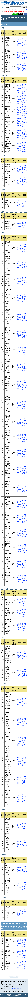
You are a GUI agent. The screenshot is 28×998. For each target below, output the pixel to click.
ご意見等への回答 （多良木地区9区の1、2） (24, 133)
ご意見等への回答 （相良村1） (24, 869)
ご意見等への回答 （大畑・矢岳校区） (24, 761)
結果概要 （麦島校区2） (19, 422)
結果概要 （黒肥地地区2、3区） (19, 99)
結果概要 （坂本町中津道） (19, 316)
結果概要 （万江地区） (19, 181)
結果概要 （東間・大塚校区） (19, 741)
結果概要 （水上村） (19, 913)
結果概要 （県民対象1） (19, 942)
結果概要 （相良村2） (19, 886)
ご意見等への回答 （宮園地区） (24, 673)
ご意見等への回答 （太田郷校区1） (24, 503)
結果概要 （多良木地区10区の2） (19, 146)
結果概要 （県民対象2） (19, 953)
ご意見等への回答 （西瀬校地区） (24, 721)
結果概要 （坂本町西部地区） (19, 385)
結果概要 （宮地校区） (19, 578)
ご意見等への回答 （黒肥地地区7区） (24, 88)
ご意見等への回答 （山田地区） (24, 169)
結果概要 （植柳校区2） (19, 366)
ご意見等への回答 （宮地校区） (24, 578)
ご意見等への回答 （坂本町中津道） (24, 317)
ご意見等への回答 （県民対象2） (24, 953)
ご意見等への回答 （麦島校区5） (24, 470)
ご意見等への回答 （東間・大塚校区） (24, 741)
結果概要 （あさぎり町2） (19, 612)
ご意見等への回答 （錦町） (24, 224)
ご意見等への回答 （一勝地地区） (24, 55)
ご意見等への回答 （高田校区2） (24, 563)
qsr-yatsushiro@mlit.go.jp (13, 988)
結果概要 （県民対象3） (19, 964)
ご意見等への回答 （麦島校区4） (24, 453)
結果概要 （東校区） (19, 798)
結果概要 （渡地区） (19, 67)
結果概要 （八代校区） (19, 280)
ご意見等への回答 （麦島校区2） (24, 422)
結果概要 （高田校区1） (19, 518)
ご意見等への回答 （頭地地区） (24, 655)
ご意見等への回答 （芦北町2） (24, 844)
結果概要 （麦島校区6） (19, 488)
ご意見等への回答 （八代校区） (24, 280)
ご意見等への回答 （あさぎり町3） (24, 626)
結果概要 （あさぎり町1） (19, 601)
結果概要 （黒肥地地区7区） (19, 88)
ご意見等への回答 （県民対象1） (24, 942)
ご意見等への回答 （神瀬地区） (24, 42)
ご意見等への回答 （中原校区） (24, 701)
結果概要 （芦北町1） (19, 826)
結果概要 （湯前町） (19, 203)
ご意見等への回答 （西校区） (24, 780)
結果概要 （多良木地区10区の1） (19, 121)
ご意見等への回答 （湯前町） (24, 203)
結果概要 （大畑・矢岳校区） (19, 761)
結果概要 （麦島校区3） (19, 437)
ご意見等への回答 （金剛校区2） (24, 264)
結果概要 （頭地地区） (19, 655)
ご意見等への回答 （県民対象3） (24, 964)
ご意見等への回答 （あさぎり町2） (24, 612)
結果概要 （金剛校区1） (19, 248)
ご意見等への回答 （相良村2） (24, 886)
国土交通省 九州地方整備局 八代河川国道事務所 (14, 3)
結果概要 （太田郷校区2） (19, 533)
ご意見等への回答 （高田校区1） (24, 518)
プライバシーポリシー (13, 991)
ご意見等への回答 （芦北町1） (24, 826)
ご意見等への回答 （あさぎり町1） (24, 601)
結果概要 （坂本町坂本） (19, 350)
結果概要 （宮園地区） (19, 673)
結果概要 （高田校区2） (19, 563)
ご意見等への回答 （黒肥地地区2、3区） (24, 99)
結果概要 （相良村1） (19, 869)
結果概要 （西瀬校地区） (19, 721)
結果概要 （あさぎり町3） (19, 626)
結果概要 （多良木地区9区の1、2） (19, 133)
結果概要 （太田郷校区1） (19, 503)
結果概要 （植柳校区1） (19, 334)
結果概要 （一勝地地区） (19, 55)
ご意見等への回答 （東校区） (24, 798)
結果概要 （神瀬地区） (19, 42)
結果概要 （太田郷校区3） (19, 548)
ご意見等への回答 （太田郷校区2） (24, 533)
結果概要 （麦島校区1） (19, 404)
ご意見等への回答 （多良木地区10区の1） (24, 122)
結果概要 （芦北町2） (19, 844)
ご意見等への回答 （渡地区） (24, 67)
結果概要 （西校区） (19, 780)
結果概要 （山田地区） (19, 169)
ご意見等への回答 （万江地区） (24, 180)
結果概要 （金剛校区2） (19, 264)
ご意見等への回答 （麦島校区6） (24, 488)
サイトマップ (23, 991)
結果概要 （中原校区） (19, 701)
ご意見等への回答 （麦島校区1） (24, 404)
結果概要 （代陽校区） (19, 297)
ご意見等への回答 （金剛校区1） (24, 248)
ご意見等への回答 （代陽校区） (24, 297)
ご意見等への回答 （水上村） (24, 913)
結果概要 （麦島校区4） (19, 453)
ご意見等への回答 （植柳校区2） (24, 366)
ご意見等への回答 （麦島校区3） (24, 437)
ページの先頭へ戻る (14, 977)
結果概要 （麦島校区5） (19, 470)
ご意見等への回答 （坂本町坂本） (24, 350)
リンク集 (3, 991)
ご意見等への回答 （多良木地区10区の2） (24, 146)
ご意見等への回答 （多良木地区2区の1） (24, 110)
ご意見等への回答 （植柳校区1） (24, 334)
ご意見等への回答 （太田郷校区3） (24, 548)
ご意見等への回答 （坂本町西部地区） (24, 385)
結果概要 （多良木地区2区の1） (19, 110)
